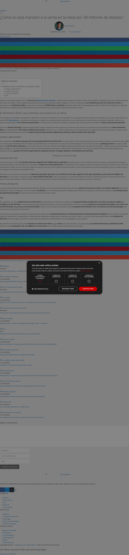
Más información (86, 271)
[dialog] (64, 277)
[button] (40, 289)
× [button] (99, 263)
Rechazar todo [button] (68, 289)
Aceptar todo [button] (88, 289)
